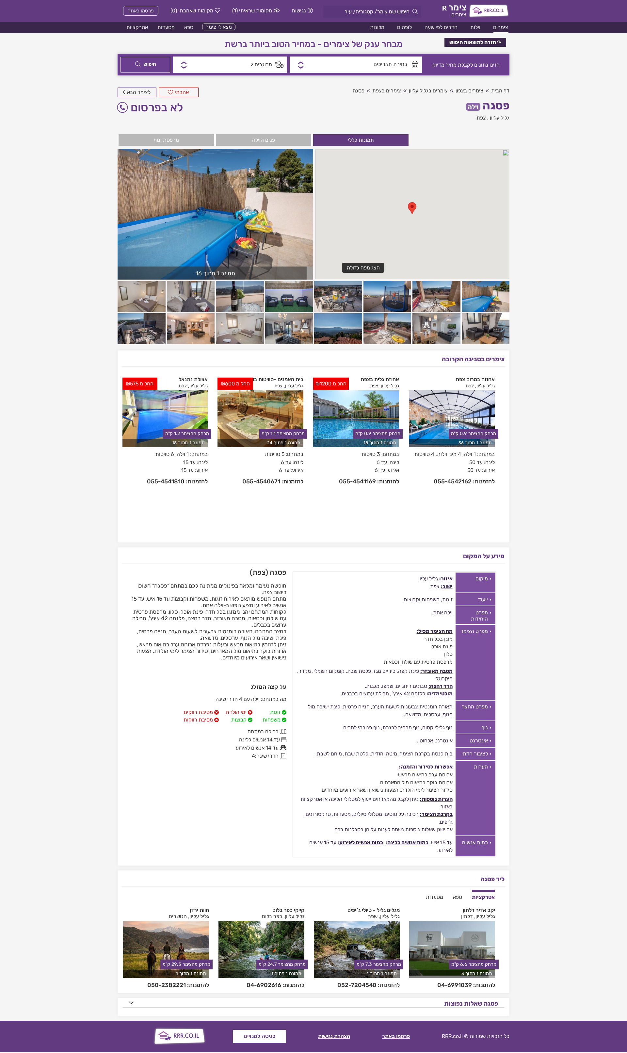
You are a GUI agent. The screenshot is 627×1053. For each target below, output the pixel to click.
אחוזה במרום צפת (475, 379)
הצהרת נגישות (334, 1036)
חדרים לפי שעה (441, 27)
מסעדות (166, 27)
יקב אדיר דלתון (479, 910)
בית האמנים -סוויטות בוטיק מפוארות (264, 379)
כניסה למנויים (259, 1036)
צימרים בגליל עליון (428, 91)
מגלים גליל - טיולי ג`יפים (373, 910)
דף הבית (500, 91)
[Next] (501, 454)
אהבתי (182, 92)
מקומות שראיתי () (252, 11)
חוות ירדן (199, 910)
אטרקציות (137, 27)
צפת (481, 118)
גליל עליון (499, 118)
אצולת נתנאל (193, 379)
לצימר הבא (139, 92)
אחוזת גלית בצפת (380, 379)
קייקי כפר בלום (288, 910)
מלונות (377, 27)
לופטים (404, 27)
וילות (475, 27)
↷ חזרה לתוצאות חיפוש (475, 42)
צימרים (500, 27)
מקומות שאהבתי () (191, 11)
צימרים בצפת (386, 91)
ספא (188, 27)
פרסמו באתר (141, 11)
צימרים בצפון (469, 91)
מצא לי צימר (219, 27)
